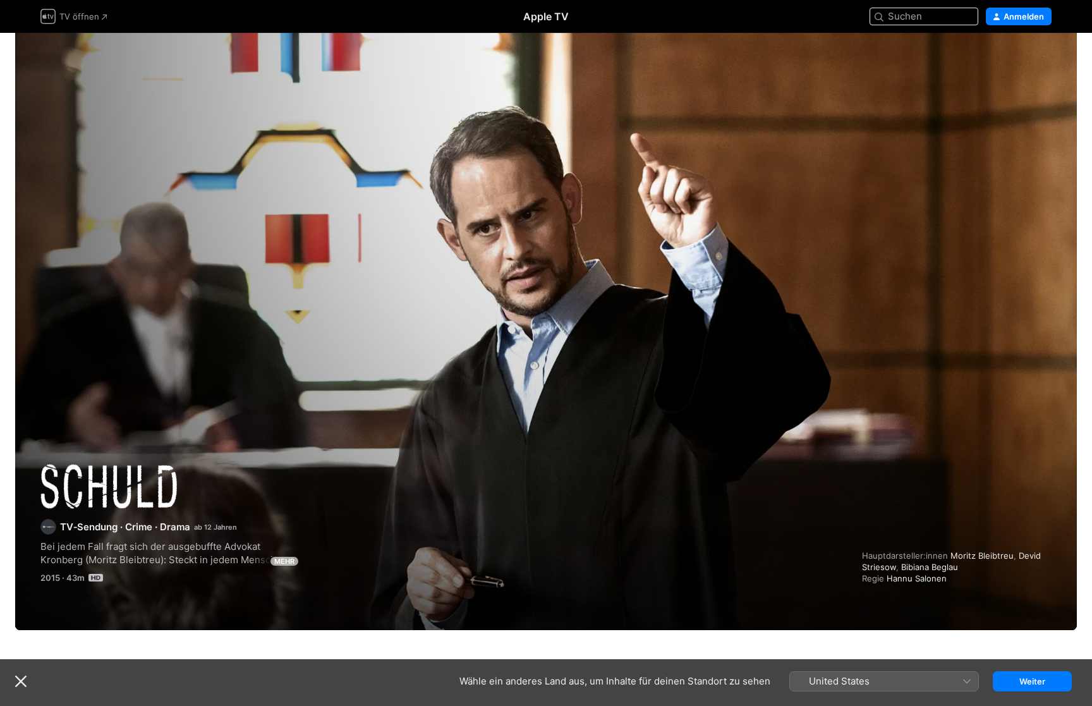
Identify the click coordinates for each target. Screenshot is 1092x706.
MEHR (284, 561)
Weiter (1032, 681)
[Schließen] (21, 681)
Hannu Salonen (917, 578)
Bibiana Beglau (929, 567)
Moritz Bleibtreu (982, 556)
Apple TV (546, 16)
